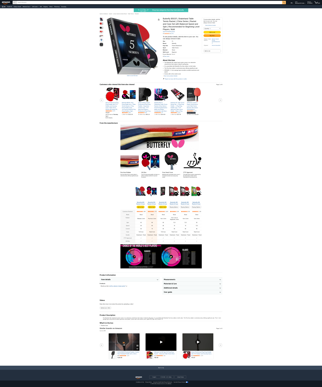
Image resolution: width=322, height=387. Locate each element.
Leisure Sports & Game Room (120, 13)
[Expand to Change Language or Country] (159, 377)
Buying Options (174, 207)
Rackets (137, 13)
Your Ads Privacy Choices (179, 382)
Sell (41, 6)
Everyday (63, 6)
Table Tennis (131, 13)
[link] (112, 106)
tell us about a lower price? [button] (118, 286)
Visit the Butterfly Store (169, 31)
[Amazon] (6, 2)
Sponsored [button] (102, 330)
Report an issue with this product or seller (176, 79)
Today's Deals (17, 6)
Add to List (207, 51)
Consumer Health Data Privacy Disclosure (162, 382)
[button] (3, 6)
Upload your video (105, 308)
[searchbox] (149, 2)
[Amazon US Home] (139, 377)
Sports (110, 13)
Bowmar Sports (215, 39)
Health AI (9, 6)
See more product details (170, 76)
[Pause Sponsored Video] (137, 345)
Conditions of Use (140, 382)
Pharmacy (57, 6)
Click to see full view (132, 75)
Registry (45, 6)
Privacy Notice (148, 382)
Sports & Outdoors (104, 13)
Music (51, 6)
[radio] (101, 19)
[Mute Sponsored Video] (137, 348)
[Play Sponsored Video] (161, 342)
